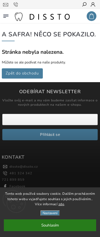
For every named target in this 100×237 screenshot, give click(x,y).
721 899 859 (13, 179)
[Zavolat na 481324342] (16, 4)
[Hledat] (84, 5)
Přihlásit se (50, 134)
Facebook (17, 186)
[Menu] (6, 15)
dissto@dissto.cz (23, 166)
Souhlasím (50, 225)
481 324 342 (20, 173)
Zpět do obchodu (22, 73)
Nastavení (50, 213)
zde (61, 204)
